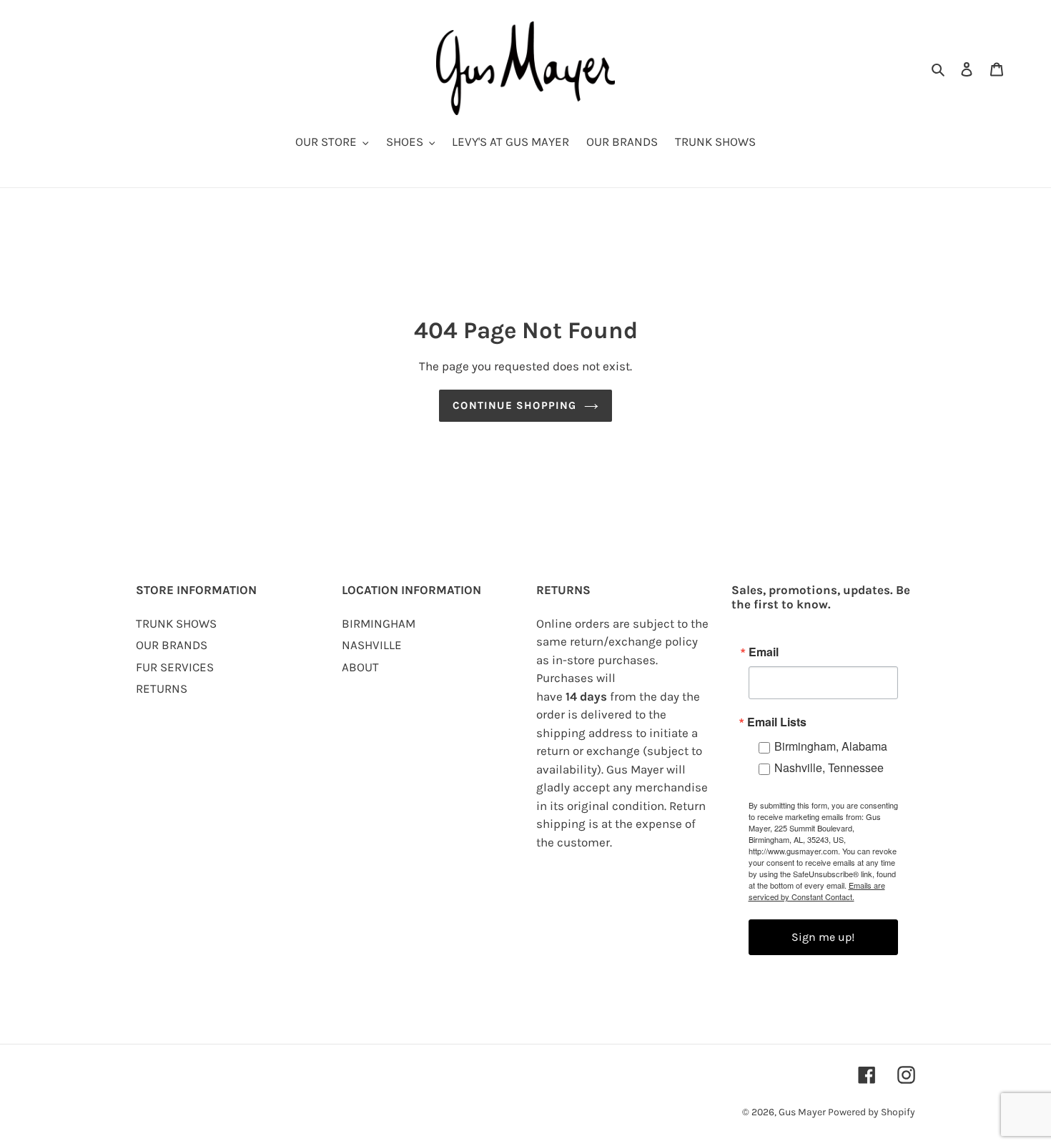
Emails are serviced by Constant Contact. (817, 890)
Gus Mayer (803, 1112)
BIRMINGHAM (378, 623)
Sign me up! (822, 937)
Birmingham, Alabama (830, 746)
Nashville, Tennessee (829, 767)
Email (764, 652)
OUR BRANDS (171, 645)
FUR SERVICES (175, 667)
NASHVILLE (372, 645)
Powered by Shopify (871, 1112)
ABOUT (360, 667)
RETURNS (161, 688)
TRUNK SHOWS (176, 623)
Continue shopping (514, 405)
